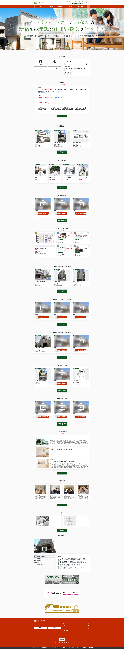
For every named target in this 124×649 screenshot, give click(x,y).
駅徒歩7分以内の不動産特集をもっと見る (62, 424)
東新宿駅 (74, 68)
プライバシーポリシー (62, 642)
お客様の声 (64, 625)
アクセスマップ (65, 630)
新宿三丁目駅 (83, 68)
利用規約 (56, 642)
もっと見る (62, 473)
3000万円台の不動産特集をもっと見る (62, 324)
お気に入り (41, 68)
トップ (39, 6)
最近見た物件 (55, 68)
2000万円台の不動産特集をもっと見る (62, 291)
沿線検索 (44, 61)
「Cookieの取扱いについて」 (78, 647)
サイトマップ (68, 642)
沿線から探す (60, 6)
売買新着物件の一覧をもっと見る (62, 152)
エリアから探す (50, 6)
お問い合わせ (80, 6)
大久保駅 (70, 68)
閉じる (91, 647)
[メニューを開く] (88, 6)
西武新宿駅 (78, 68)
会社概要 (70, 6)
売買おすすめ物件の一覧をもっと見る (62, 187)
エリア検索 (38, 61)
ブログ (64, 628)
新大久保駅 (66, 68)
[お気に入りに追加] (49, 131)
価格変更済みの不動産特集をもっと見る (62, 220)
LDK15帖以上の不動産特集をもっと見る (62, 390)
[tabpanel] (62, 29)
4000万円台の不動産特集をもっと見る (62, 357)
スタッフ (64, 623)
